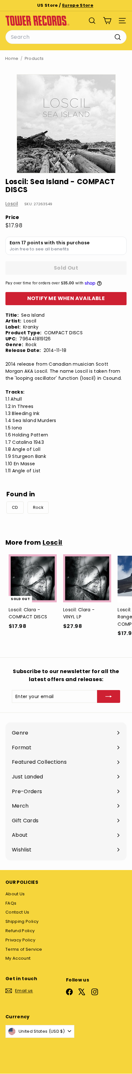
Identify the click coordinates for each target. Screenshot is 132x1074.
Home (11, 58)
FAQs (10, 903)
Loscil (11, 203)
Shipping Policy (21, 921)
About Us (15, 894)
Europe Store (77, 5)
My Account (18, 958)
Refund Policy (20, 931)
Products (34, 58)
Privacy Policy (20, 940)
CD (15, 507)
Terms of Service (23, 949)
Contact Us (17, 912)
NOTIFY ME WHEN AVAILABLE (66, 298)
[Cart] (107, 20)
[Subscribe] (108, 696)
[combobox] (66, 37)
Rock (38, 507)
